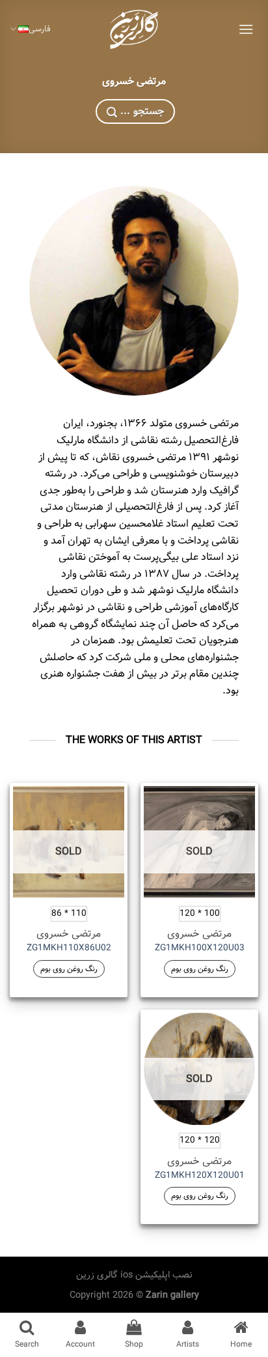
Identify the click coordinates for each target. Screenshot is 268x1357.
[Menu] (246, 29)
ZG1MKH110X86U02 (69, 948)
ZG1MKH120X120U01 (200, 1176)
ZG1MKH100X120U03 (200, 948)
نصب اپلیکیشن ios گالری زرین (134, 1275)
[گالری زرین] (134, 29)
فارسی (40, 29)
